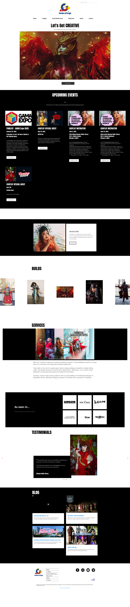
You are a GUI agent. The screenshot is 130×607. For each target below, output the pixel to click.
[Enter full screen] (96, 357)
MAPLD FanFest (84, 464)
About (48, 578)
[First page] (53, 558)
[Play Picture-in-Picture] (94, 357)
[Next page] (73, 558)
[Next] (127, 458)
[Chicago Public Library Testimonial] (66, 479)
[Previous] (2, 458)
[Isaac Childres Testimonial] (63, 479)
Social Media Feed (51, 574)
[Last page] (76, 558)
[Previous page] (56, 558)
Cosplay (48, 571)
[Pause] (34, 357)
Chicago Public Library (78, 142)
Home (47, 569)
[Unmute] (36, 357)
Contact (48, 580)
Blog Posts (49, 576)
